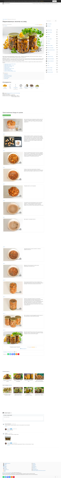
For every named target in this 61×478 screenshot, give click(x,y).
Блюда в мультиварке (52, 58)
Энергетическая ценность (8, 75)
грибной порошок (6, 67)
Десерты (52, 43)
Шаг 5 (4, 183)
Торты (52, 52)
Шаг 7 (4, 217)
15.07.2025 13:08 (13, 423)
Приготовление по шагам (8, 76)
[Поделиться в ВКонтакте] (14, 354)
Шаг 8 (4, 246)
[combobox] (50, 21)
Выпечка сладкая (52, 45)
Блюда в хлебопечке (52, 60)
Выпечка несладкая (52, 47)
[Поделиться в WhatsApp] (8, 354)
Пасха (52, 54)
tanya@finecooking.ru (7, 463)
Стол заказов (49, 23)
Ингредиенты (44, 3)
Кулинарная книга (49, 3)
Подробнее (42, 1)
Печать (16, 351)
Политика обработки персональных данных (39, 470)
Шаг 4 (4, 167)
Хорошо (54, 1)
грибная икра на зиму (7, 64)
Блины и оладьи (52, 67)
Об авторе (34, 3)
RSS (4, 471)
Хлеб (52, 63)
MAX (4, 465)
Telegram (5, 464)
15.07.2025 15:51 (14, 428)
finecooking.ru (7, 3)
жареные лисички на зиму (8, 66)
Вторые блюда (52, 32)
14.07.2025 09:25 (10, 433)
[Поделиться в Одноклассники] (16, 354)
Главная (4, 19)
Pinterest (5, 467)
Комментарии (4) (23, 348)
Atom (5, 470)
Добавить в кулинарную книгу (8, 351)
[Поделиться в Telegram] (10, 354)
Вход (52, 3)
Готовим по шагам (7, 115)
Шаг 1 (4, 117)
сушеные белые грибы (7, 69)
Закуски (6, 19)
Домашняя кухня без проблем (7, 472)
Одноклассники (6, 469)
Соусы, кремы (52, 38)
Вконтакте (5, 468)
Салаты (52, 36)
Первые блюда (52, 29)
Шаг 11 (4, 296)
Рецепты (40, 3)
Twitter (5, 466)
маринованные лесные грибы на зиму (10, 63)
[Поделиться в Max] (12, 354)
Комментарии (6, 78)
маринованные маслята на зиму (9, 68)
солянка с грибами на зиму (8, 70)
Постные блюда (17, 93)
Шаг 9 (4, 263)
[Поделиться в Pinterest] (18, 354)
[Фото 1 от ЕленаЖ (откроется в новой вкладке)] (8, 439)
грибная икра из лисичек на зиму (9, 65)
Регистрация (56, 3)
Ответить (6, 426)
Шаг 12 (4, 313)
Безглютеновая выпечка (52, 49)
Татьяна (6, 25)
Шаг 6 (4, 200)
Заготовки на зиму (12, 93)
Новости (37, 3)
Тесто (52, 65)
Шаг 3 (4, 150)
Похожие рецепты (6, 77)
